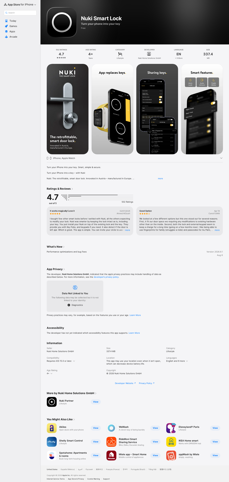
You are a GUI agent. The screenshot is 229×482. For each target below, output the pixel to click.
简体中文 (99, 469)
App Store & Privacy (76, 479)
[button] (20, 21)
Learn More (135, 315)
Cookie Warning (93, 479)
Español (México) (68, 469)
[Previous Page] (43, 109)
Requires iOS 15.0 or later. (59, 361)
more (160, 178)
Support (106, 479)
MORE (127, 230)
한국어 (125, 469)
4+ (48, 373)
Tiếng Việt (152, 469)
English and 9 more (175, 361)
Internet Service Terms (56, 479)
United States (52, 469)
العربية (80, 469)
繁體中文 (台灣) (166, 469)
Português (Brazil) (138, 469)
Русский (89, 469)
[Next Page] (226, 109)
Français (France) (113, 469)
